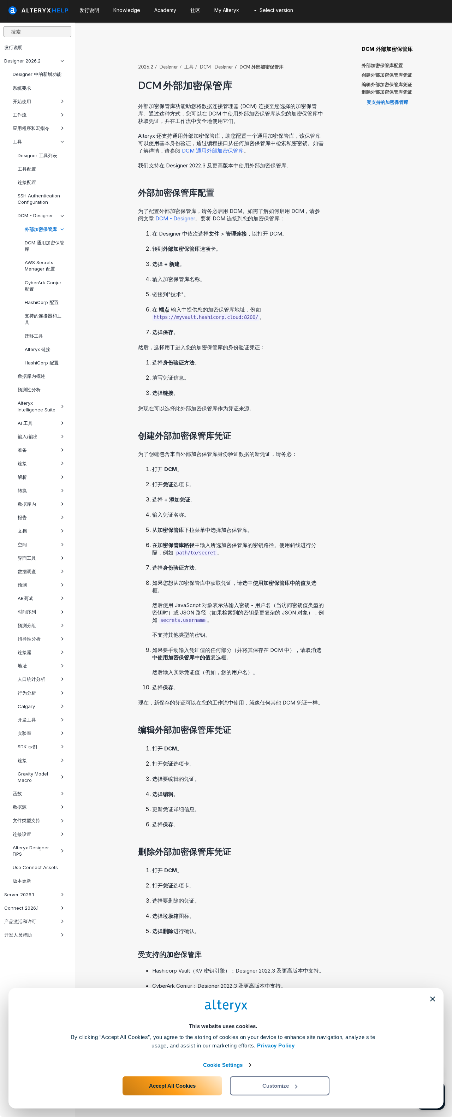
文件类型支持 (26, 820)
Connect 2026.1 (21, 908)
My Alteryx (226, 10)
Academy (165, 10)
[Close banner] (432, 999)
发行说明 (13, 47)
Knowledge (126, 10)
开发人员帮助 (18, 935)
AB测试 (25, 598)
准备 (22, 450)
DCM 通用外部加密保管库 (213, 150)
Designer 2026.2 (22, 61)
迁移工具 (34, 336)
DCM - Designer (35, 215)
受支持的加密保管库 (387, 102)
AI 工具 (25, 423)
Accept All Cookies (172, 1086)
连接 (22, 463)
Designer (169, 67)
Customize (275, 1086)
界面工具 (27, 558)
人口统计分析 (31, 679)
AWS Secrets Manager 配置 (40, 266)
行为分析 (27, 693)
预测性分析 (29, 389)
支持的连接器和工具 (43, 319)
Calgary (26, 706)
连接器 (24, 652)
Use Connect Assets (35, 867)
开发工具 (27, 720)
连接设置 (22, 834)
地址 (22, 666)
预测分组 (27, 625)
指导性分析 (29, 639)
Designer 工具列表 (37, 155)
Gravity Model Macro (33, 777)
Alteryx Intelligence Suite (36, 406)
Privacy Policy (276, 1045)
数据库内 (27, 504)
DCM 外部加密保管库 (387, 49)
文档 (22, 531)
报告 (22, 517)
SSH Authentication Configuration (39, 199)
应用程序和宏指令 (31, 128)
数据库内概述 (31, 376)
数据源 (19, 807)
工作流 (19, 115)
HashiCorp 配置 (42, 302)
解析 (22, 477)
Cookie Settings (223, 1065)
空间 (22, 544)
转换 (22, 490)
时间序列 (27, 611)
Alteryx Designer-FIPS (32, 851)
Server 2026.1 (19, 894)
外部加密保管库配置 (382, 65)
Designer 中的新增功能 (37, 74)
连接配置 (27, 182)
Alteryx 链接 (37, 349)
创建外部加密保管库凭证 (387, 75)
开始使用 (22, 101)
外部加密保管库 (41, 229)
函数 (17, 793)
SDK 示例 (27, 746)
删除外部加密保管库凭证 (387, 92)
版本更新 (22, 881)
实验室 (24, 733)
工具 (17, 141)
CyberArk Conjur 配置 (43, 286)
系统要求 (22, 88)
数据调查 (27, 571)
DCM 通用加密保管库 (44, 246)
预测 (22, 585)
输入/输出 (28, 436)
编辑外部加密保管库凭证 (387, 84)
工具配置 (27, 169)
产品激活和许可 (20, 921)
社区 (195, 10)
